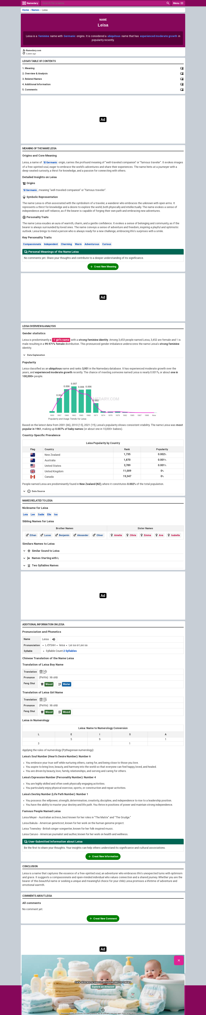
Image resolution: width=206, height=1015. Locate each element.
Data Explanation (36, 355)
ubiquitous (114, 36)
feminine (43, 36)
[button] (103, 1010)
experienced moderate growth (158, 36)
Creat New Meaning (105, 266)
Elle (49, 514)
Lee (33, 514)
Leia (25, 514)
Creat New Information (105, 856)
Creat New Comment (105, 918)
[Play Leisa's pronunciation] (53, 639)
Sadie (41, 514)
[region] (103, 119)
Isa (55, 514)
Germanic (70, 36)
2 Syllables (70, 650)
